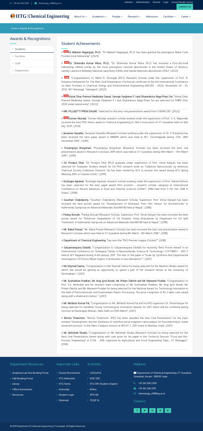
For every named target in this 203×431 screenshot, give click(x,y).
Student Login (66, 394)
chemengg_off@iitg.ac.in (50, 3)
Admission (152, 16)
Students (20, 49)
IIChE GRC (95, 378)
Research (133, 16)
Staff (17, 63)
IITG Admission (67, 378)
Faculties (20, 56)
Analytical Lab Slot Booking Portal (30, 372)
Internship (64, 389)
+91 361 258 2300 (21, 3)
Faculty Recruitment (69, 372)
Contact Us (185, 7)
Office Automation (22, 389)
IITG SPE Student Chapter (104, 383)
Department (22, 70)
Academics (98, 16)
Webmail (64, 400)
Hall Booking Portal (22, 378)
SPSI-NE (94, 394)
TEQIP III (94, 400)
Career (185, 16)
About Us (79, 16)
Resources (17, 394)
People (116, 16)
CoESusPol (95, 372)
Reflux (93, 389)
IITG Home (65, 383)
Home (14, 28)
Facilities (168, 16)
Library (15, 383)
